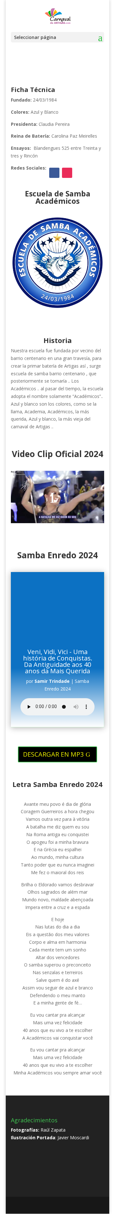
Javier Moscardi (73, 1137)
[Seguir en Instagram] (67, 173)
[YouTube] (60, 1206)
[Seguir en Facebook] (54, 173)
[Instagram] (74, 1206)
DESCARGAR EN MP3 (53, 754)
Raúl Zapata (53, 1130)
